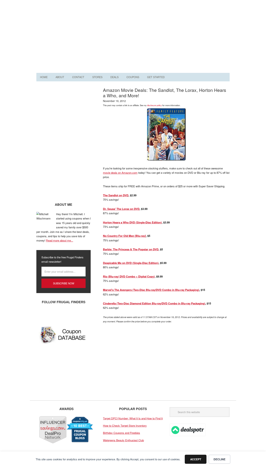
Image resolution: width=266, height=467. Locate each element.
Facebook (40, 313)
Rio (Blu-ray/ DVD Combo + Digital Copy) (129, 276)
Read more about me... (59, 240)
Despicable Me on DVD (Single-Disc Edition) (131, 263)
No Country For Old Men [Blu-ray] (124, 236)
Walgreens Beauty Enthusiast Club (123, 440)
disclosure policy (154, 105)
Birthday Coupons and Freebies (121, 433)
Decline (219, 459)
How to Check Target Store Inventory (125, 425)
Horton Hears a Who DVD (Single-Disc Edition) (132, 222)
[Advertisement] (164, 37)
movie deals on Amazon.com (120, 172)
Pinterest (62, 313)
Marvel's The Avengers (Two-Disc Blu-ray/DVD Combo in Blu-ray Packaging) (151, 290)
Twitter (51, 313)
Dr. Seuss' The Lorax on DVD (121, 209)
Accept (195, 459)
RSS (73, 313)
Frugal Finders (56, 21)
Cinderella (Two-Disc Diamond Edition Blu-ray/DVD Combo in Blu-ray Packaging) (154, 303)
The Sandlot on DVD (115, 195)
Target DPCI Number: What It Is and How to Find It (133, 418)
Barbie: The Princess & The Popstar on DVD (131, 249)
